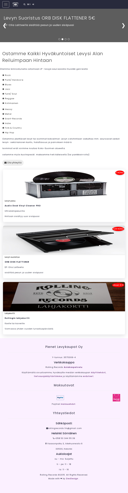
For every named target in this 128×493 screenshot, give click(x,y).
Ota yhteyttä (14, 162)
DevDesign (72, 478)
